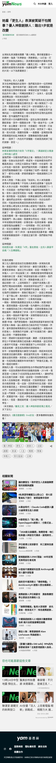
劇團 (5, 451)
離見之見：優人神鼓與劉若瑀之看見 (32, 406)
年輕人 (6, 456)
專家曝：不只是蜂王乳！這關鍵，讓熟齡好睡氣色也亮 (45, 682)
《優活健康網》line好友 (22, 415)
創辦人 (30, 445)
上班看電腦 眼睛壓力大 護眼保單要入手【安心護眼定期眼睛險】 (45, 708)
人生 (22, 451)
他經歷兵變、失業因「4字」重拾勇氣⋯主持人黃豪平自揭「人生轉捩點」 (27, 249)
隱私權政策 (30, 746)
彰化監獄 (18, 456)
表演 (14, 451)
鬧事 (39, 451)
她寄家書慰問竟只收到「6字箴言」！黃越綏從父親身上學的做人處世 (27, 152)
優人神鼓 (7, 445)
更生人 (19, 445)
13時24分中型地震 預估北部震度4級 (10, 682)
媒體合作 (18, 751)
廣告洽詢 (42, 746)
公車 (29, 456)
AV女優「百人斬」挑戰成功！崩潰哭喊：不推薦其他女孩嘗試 (28, 708)
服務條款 (18, 746)
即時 (9, 12)
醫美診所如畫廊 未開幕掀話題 (28, 682)
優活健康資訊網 (8, 35)
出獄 (39, 445)
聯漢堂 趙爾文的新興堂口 (10, 707)
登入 (50, 3)
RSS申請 (42, 3)
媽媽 (31, 451)
